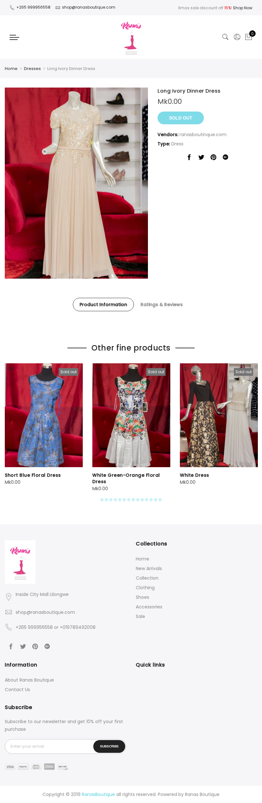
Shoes (142, 597)
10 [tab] (142, 499)
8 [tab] (133, 499)
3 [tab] (110, 499)
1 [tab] (102, 499)
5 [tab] (119, 499)
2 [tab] (106, 499)
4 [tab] (115, 499)
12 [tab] (151, 499)
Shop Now (242, 8)
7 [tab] (128, 499)
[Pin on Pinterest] (213, 158)
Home (11, 68)
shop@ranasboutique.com (45, 612)
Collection (147, 578)
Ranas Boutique (202, 794)
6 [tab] (124, 499)
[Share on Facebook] (189, 158)
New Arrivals (149, 568)
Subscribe (109, 746)
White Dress (194, 475)
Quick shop (10, 369)
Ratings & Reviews (162, 304)
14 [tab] (160, 499)
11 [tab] (146, 499)
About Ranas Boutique (29, 680)
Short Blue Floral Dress (33, 475)
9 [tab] (137, 499)
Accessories (149, 607)
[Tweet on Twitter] (201, 158)
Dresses (32, 68)
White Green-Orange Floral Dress (126, 478)
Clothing (145, 587)
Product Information (103, 304)
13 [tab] (155, 499)
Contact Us (17, 689)
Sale (140, 616)
